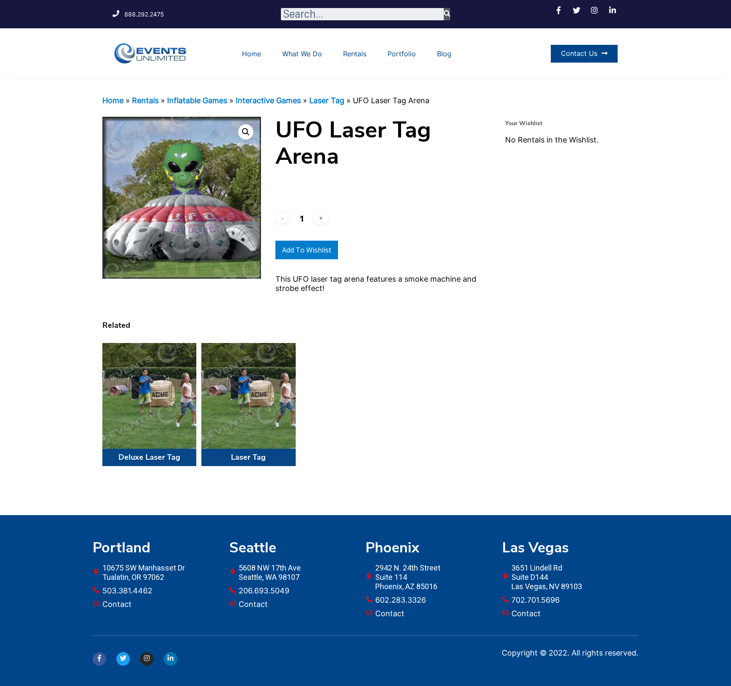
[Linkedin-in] (170, 659)
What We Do (302, 53)
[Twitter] (123, 659)
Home (251, 53)
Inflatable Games (197, 100)
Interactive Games (268, 100)
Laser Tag (326, 100)
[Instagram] (147, 659)
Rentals (354, 53)
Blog (444, 53)
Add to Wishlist (306, 250)
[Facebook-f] (99, 659)
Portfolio (401, 53)
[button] (584, 54)
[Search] (447, 14)
